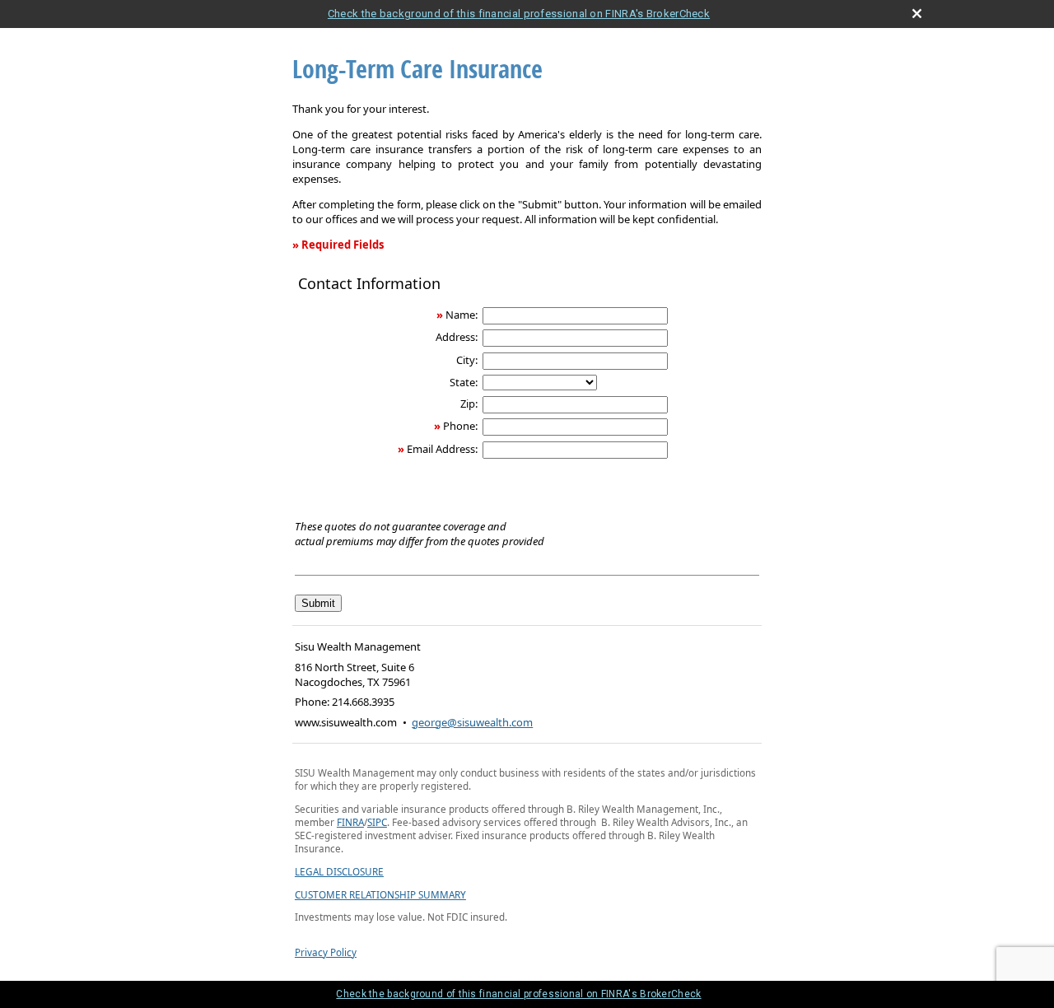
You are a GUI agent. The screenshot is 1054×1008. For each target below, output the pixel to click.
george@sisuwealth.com (472, 722)
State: (464, 382)
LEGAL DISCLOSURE (339, 871)
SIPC (377, 821)
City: (467, 359)
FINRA (350, 821)
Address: (457, 336)
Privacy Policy (326, 952)
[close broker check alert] (917, 13)
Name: (461, 314)
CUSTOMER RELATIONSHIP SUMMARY (380, 894)
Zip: (469, 403)
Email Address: (442, 448)
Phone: (460, 425)
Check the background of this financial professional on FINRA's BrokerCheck (519, 13)
